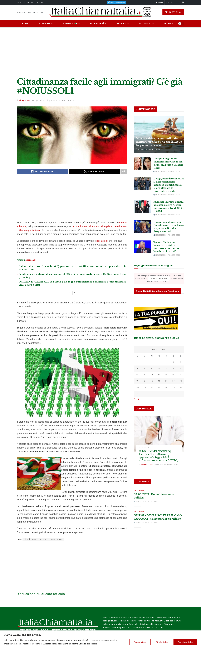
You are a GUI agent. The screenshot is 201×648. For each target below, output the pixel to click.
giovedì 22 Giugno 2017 (46, 100)
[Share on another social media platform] (124, 171)
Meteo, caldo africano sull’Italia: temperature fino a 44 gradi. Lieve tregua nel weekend (159, 142)
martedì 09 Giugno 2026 (166, 464)
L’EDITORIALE (67, 100)
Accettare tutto (185, 642)
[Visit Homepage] (100, 12)
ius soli (43, 539)
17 (137, 381)
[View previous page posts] (69, 293)
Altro (167, 23)
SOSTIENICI (174, 12)
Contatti (30, 2)
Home (25, 23)
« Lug (136, 398)
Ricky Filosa (24, 100)
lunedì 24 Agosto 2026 (146, 502)
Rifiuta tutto (162, 642)
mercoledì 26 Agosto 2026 (149, 149)
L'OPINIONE (139, 490)
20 (159, 381)
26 (152, 387)
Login (160, 2)
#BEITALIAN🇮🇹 (70, 23)
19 (152, 381)
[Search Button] (183, 2)
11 (144, 375)
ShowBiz (122, 23)
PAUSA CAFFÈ (97, 23)
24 (137, 387)
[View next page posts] (74, 293)
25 (144, 387)
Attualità (44, 23)
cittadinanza (30, 539)
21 (166, 381)
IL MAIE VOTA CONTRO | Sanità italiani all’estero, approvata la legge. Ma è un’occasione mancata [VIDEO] (158, 456)
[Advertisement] (100, 52)
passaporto (56, 539)
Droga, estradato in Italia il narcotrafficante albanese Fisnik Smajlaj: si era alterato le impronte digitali (168, 184)
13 (159, 375)
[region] (100, 639)
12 (152, 375)
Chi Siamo (21, 2)
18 (145, 381)
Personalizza (140, 642)
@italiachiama (159, 279)
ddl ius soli (102, 241)
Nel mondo (145, 23)
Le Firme (40, 2)
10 (137, 375)
